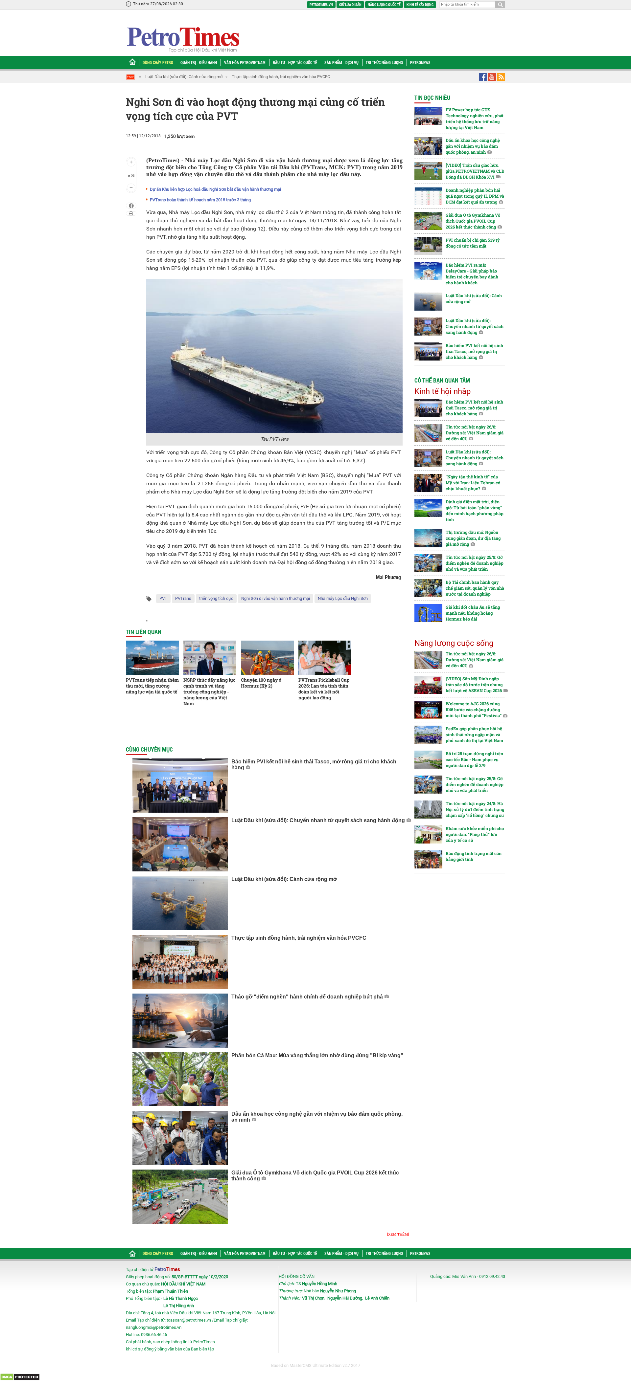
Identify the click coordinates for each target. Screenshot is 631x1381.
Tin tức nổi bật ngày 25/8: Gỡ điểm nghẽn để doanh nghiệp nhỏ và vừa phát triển (474, 563)
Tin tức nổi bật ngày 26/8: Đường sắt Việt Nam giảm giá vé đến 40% (474, 433)
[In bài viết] (131, 213)
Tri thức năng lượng (384, 62)
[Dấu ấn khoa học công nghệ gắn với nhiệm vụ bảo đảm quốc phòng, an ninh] (180, 1138)
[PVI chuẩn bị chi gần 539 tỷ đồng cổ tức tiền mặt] (428, 246)
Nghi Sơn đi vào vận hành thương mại (275, 598)
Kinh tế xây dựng (420, 4)
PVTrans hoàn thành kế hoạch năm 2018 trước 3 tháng (200, 199)
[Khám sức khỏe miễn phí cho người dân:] (428, 834)
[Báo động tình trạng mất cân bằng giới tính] (428, 859)
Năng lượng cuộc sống (453, 643)
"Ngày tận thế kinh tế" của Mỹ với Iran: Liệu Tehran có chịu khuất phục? (473, 483)
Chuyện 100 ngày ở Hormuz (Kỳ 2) (261, 683)
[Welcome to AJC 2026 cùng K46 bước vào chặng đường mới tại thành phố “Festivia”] (428, 710)
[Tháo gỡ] (180, 1021)
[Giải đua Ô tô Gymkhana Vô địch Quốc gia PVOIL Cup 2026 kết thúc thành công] (180, 1197)
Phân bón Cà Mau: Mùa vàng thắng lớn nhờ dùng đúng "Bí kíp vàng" (317, 1055)
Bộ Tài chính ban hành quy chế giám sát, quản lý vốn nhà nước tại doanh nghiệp (475, 588)
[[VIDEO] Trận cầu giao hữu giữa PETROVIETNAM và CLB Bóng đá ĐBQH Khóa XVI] (428, 171)
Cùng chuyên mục (149, 749)
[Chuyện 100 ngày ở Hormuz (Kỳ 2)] (267, 658)
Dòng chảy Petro (158, 62)
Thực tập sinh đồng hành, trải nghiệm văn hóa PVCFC (280, 76)
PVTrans (183, 598)
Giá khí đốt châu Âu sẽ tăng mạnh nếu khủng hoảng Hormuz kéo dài (473, 613)
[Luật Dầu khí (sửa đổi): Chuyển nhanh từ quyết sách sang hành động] (180, 844)
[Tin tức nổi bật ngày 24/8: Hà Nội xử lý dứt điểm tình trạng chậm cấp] (428, 809)
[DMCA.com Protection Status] (20, 1376)
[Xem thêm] (398, 1234)
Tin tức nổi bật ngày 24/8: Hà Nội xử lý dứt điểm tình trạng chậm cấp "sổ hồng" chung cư (475, 809)
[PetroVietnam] (182, 39)
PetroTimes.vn (321, 4)
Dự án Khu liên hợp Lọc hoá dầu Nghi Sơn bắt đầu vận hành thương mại (215, 189)
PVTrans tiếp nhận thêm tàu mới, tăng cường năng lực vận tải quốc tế (152, 686)
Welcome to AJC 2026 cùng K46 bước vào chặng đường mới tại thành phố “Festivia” (474, 709)
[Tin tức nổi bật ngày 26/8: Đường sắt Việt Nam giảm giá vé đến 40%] (428, 433)
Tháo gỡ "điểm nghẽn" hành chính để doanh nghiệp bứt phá (307, 996)
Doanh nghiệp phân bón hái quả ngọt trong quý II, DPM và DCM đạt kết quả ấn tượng (475, 196)
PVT (163, 598)
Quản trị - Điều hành (198, 62)
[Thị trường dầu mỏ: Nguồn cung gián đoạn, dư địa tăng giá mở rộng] (428, 538)
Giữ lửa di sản (350, 4)
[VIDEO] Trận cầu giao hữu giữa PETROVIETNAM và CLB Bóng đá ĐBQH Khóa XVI (475, 171)
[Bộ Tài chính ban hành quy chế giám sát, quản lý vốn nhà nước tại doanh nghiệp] (428, 588)
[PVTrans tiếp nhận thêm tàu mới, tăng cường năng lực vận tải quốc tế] (152, 658)
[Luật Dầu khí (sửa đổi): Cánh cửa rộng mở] (180, 903)
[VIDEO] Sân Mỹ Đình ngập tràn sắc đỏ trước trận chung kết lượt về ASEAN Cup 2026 (474, 684)
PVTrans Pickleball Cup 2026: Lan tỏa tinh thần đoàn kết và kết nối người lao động (323, 689)
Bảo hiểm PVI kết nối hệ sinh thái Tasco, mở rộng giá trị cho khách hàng (474, 351)
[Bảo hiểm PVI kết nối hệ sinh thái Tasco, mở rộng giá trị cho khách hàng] (180, 785)
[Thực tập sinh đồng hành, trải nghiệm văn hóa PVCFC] (180, 962)
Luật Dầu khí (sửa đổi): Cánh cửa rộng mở (183, 76)
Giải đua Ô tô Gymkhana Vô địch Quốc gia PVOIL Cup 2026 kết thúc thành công (473, 221)
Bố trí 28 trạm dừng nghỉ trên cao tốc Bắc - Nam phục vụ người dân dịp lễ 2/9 (474, 759)
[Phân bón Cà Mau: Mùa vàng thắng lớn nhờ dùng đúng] (180, 1079)
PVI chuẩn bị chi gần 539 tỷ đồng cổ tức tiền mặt (473, 243)
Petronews (420, 62)
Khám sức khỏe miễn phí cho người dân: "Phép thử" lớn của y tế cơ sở (475, 834)
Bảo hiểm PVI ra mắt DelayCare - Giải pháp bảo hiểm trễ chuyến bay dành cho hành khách (472, 274)
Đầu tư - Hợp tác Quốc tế (295, 62)
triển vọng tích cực (216, 598)
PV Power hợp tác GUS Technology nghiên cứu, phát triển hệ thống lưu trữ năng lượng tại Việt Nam (474, 118)
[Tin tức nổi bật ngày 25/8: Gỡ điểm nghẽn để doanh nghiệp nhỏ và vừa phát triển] (428, 563)
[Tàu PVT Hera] (274, 355)
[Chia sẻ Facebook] (131, 205)
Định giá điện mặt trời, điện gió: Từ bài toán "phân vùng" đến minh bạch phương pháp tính (474, 510)
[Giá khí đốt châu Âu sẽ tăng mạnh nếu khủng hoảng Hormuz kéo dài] (428, 613)
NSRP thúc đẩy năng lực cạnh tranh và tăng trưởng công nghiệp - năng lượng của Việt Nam (209, 692)
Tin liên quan (143, 632)
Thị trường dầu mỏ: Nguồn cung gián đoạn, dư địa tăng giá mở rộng (473, 538)
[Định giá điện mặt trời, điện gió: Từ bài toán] (428, 508)
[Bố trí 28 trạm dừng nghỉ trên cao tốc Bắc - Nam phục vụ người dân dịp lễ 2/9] (428, 760)
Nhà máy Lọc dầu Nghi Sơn (343, 598)
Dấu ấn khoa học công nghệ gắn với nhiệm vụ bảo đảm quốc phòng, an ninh (473, 146)
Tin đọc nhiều (432, 97)
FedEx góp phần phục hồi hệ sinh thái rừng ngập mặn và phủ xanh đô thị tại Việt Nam (474, 734)
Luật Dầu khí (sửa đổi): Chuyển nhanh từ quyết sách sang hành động (318, 820)
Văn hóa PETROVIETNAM (245, 62)
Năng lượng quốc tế (384, 4)
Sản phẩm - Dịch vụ (341, 62)
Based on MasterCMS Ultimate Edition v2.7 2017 (315, 1365)
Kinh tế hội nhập (442, 391)
